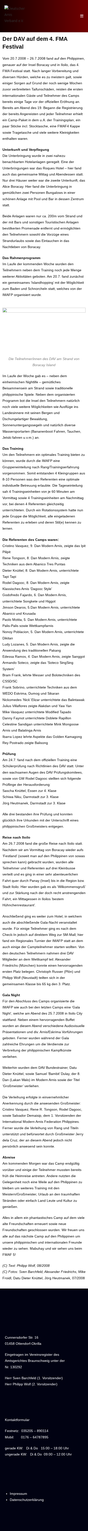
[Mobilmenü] (82, 16)
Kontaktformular (17, 1420)
